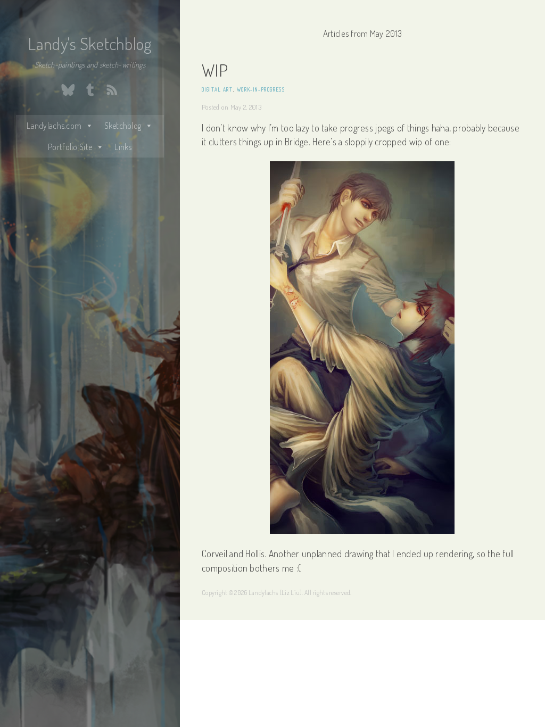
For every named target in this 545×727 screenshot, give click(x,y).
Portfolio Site (70, 147)
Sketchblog (123, 125)
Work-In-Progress (261, 89)
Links (122, 147)
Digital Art (217, 89)
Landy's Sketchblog (90, 43)
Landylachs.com (54, 125)
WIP (215, 70)
